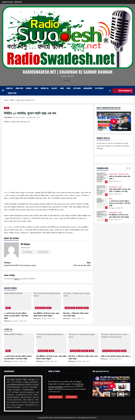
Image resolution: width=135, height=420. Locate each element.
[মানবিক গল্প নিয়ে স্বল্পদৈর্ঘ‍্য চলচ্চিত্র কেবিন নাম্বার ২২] (116, 343)
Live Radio (77, 88)
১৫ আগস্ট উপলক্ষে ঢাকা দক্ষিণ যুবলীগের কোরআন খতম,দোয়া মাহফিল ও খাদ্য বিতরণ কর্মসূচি (16, 315)
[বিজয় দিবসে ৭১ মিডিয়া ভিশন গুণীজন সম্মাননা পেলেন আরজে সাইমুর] (77, 301)
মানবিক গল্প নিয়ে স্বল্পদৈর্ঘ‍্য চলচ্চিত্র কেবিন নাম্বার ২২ (102, 177)
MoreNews (82, 418)
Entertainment (40, 308)
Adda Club (19, 88)
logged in (17, 279)
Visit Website (27, 252)
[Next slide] (130, 168)
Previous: (20, 264)
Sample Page (12, 93)
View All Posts (43, 252)
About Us (9, 88)
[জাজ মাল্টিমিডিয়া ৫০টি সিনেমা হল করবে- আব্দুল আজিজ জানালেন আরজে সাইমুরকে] (47, 301)
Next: (82, 264)
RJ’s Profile (99, 88)
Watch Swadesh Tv (125, 90)
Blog (36, 88)
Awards (28, 88)
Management (88, 88)
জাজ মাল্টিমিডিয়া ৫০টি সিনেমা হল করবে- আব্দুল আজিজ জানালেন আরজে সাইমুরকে (46, 314)
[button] (3, 90)
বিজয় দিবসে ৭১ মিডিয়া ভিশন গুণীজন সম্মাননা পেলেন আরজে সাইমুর (75, 314)
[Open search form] (110, 91)
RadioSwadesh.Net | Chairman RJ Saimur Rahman (67, 72)
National (79, 308)
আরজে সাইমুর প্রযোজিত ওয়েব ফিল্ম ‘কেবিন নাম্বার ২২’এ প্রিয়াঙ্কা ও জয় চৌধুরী (102, 190)
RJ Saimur (9, 117)
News (6, 108)
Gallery (54, 88)
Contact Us (45, 88)
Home (62, 88)
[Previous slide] (127, 168)
